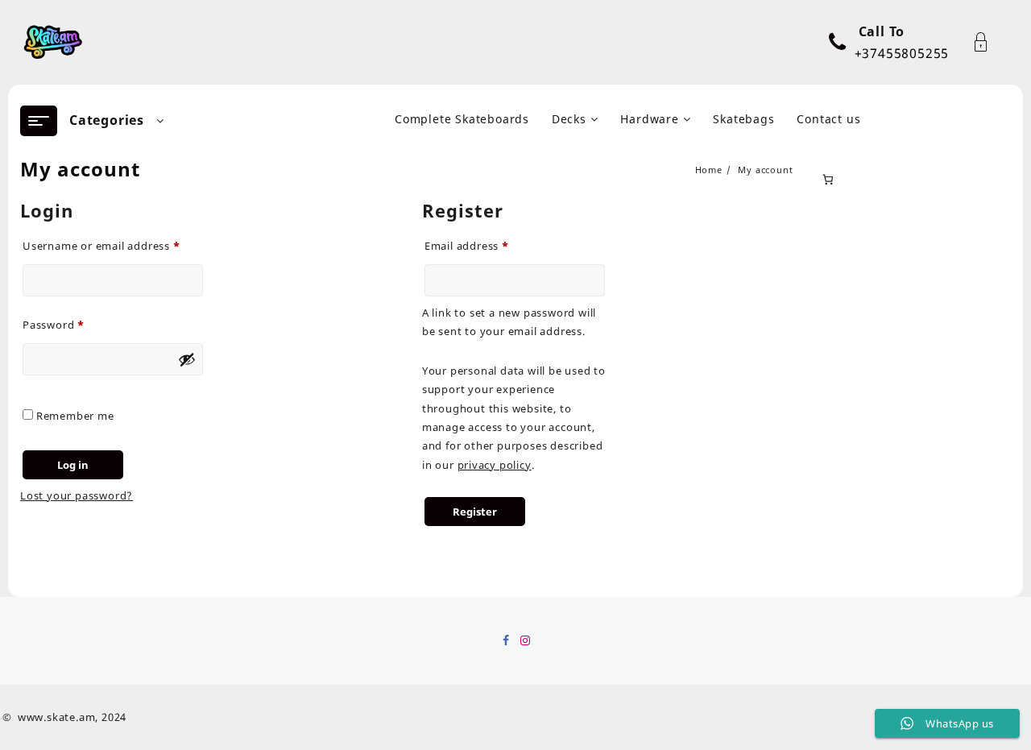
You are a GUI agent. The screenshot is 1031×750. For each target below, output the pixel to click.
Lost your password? (76, 495)
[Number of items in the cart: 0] (828, 179)
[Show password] (187, 359)
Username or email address (113, 244)
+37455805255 (902, 53)
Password (77, 323)
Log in (73, 465)
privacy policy (495, 465)
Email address (490, 244)
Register (475, 511)
